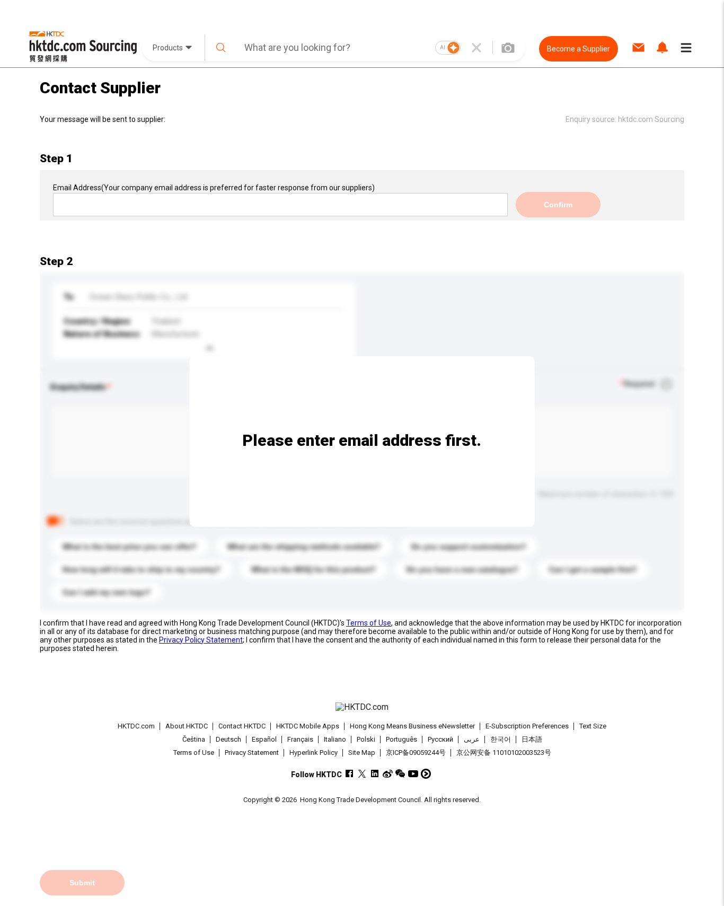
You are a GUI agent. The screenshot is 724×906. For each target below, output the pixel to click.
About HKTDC (186, 726)
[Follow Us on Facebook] (350, 774)
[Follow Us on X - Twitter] (362, 774)
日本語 (532, 739)
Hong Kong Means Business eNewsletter (412, 726)
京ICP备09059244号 (416, 753)
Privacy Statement (252, 753)
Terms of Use (368, 623)
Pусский (440, 739)
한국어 (500, 739)
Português (401, 739)
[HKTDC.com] (362, 707)
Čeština (193, 739)
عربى (472, 739)
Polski (366, 739)
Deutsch (228, 739)
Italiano (335, 739)
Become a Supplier (578, 49)
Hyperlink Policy (313, 753)
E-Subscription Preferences (527, 726)
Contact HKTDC (242, 726)
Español (264, 739)
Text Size (592, 726)
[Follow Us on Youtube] (413, 774)
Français (300, 739)
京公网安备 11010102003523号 (503, 753)
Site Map (361, 753)
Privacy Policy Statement (201, 640)
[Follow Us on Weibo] (388, 774)
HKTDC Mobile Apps (307, 726)
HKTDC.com (136, 726)
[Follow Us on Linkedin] (375, 774)
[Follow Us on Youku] (426, 774)
